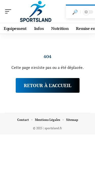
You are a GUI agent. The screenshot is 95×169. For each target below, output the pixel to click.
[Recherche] (75, 12)
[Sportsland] (36, 11)
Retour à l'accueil (47, 85)
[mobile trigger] (9, 11)
